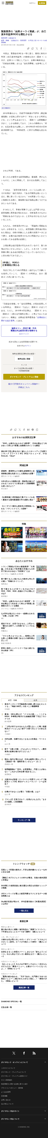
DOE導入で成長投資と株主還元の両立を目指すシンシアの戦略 (24, 886)
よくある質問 (5, 1092)
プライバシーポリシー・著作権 (12, 1088)
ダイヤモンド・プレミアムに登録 (24, 376)
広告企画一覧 (6, 1007)
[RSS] (34, 1053)
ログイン (32, 3)
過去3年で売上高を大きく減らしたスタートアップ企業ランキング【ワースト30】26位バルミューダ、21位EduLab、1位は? (24, 453)
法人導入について (7, 1104)
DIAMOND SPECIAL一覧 (11, 1001)
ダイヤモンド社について (10, 1119)
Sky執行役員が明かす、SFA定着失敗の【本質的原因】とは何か (24, 902)
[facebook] (24, 1053)
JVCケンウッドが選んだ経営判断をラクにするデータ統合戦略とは (24, 894)
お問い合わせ (5, 1100)
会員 (35, 700)
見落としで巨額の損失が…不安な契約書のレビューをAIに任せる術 (24, 870)
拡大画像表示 (6, 108)
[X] (14, 1053)
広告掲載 (4, 1096)
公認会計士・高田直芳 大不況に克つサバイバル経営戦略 (24, 41)
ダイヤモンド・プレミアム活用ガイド (14, 1076)
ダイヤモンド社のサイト (10, 1111)
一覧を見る (24, 910)
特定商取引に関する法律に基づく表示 (14, 1084)
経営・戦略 (5, 40)
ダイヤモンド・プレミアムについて (13, 1072)
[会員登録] (42, 3)
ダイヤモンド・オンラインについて (14, 1062)
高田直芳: (8, 38)
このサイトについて (8, 1068)
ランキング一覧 (24, 820)
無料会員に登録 (24, 358)
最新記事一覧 (24, 987)
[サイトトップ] (9, 3)
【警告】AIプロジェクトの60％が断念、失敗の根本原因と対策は (24, 878)
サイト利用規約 (6, 1080)
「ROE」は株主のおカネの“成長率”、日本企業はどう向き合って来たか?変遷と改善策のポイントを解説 (24, 444)
